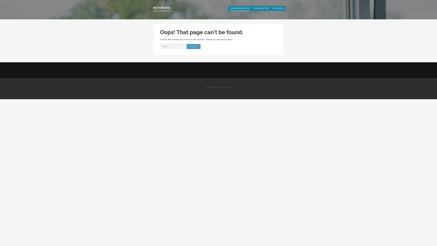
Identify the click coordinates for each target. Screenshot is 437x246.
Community (278, 8)
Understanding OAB (239, 8)
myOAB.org (161, 7)
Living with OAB (261, 8)
